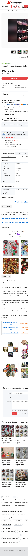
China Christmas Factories (9, 531)
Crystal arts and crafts (6, 502)
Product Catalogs (22, 496)
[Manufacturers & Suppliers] (14, 2)
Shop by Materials (5, 505)
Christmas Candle (7, 524)
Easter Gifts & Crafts (17, 520)
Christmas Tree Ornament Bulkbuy (11, 542)
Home (2, 10)
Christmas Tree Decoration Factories (11, 535)
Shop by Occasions (19, 505)
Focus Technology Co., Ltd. (18, 550)
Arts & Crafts (8, 10)
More (2, 545)
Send (14, 413)
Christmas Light (17, 524)
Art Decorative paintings (7, 500)
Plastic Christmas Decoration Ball (10, 538)
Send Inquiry (14, 78)
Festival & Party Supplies (17, 10)
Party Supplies (6, 520)
